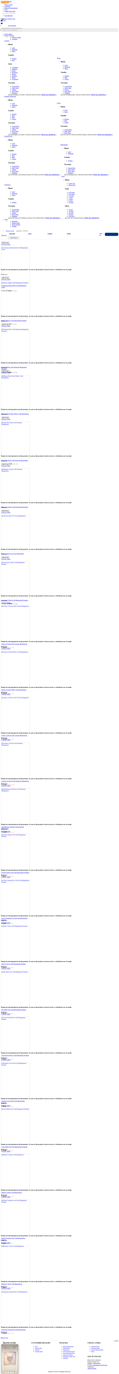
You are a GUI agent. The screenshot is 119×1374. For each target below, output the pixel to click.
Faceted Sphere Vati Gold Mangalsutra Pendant (15, 872)
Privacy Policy (66, 1350)
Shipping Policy (66, 1348)
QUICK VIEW (5, 244)
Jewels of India (16, 37)
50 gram (71, 214)
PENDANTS (8, 136)
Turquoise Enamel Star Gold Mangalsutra (13, 1329)
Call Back (7, 6)
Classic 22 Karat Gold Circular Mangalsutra (14, 644)
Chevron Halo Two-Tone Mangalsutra (12, 553)
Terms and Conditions (68, 1355)
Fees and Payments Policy (69, 1353)
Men (66, 77)
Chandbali (15, 67)
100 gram (71, 216)
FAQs (36, 1346)
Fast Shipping (8, 15)
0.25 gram (72, 194)
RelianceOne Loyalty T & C (69, 1356)
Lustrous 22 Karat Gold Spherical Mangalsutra (15, 781)
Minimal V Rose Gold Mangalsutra (11, 1284)
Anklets (14, 226)
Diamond (14, 49)
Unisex (67, 79)
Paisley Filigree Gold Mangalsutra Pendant (13, 320)
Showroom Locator (95, 1348)
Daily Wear (15, 88)
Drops (14, 71)
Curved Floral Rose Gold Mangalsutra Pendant (15, 1055)
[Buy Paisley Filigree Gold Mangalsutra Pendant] (15, 318)
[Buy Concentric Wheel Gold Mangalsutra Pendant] (15, 597)
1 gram (71, 197)
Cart (4, 19)
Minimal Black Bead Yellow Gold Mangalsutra (15, 414)
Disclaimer (65, 1358)
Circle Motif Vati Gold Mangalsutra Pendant (14, 1147)
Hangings (15, 72)
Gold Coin (72, 183)
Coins (63, 176)
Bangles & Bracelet (10, 96)
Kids (13, 60)
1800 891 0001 (91, 1368)
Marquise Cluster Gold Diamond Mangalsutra (14, 507)
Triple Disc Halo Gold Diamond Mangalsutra (14, 460)
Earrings (6, 41)
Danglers (14, 69)
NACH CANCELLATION (97, 1350)
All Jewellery (8, 34)
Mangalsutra (64, 144)
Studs (13, 77)
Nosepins (14, 221)
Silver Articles (16, 224)
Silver (13, 51)
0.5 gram (71, 196)
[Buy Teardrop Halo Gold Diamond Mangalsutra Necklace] (15, 364)
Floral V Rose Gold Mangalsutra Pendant (13, 964)
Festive (67, 90)
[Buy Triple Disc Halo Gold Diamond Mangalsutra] (15, 457)
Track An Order (38, 1348)
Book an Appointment (10, 8)
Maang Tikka (16, 223)
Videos (92, 1351)
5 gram (71, 201)
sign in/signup (12, 25)
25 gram (71, 213)
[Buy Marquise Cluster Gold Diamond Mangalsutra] (15, 504)
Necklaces (7, 185)
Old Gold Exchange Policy (69, 1351)
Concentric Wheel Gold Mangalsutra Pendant (14, 600)
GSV (6, 9)
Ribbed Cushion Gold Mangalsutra (11, 1192)
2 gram (71, 199)
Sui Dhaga (15, 79)
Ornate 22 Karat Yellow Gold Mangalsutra (13, 690)
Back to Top (4, 1338)
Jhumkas (14, 76)
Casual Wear (15, 86)
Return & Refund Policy (68, 1346)
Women (14, 58)
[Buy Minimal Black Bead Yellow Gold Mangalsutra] (15, 411)
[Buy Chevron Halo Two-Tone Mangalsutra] (15, 551)
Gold (13, 48)
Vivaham (14, 39)
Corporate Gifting (39, 1351)
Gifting (14, 90)
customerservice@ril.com (99, 1365)
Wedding (14, 93)
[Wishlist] (2, 23)
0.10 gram (72, 192)
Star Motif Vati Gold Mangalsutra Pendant (13, 1010)
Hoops (14, 74)
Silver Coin (72, 185)
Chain (58, 103)
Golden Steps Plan (9, 11)
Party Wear (15, 91)
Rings (59, 58)
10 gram (71, 202)
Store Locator (8, 4)
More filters (14, 238)
